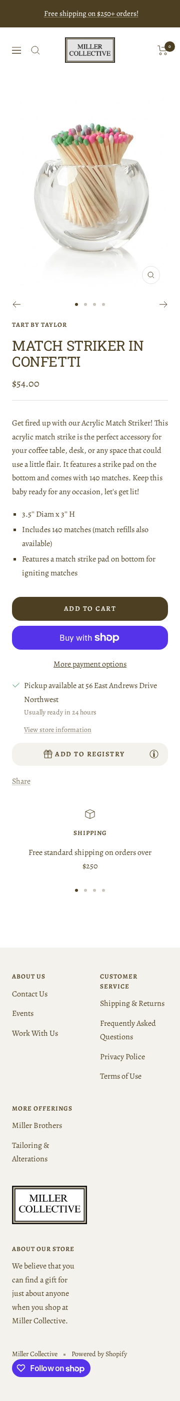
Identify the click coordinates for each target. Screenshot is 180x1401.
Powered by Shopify (99, 1354)
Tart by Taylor (39, 324)
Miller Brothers (37, 1125)
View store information (58, 729)
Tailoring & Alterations (30, 1152)
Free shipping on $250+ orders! (91, 13)
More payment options (90, 664)
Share (21, 781)
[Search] (35, 50)
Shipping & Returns (132, 1003)
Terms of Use (121, 1076)
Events (23, 1013)
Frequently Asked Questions (128, 1030)
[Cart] (163, 50)
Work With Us (35, 1033)
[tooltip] (154, 753)
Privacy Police (122, 1056)
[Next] (164, 304)
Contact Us (30, 993)
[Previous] (16, 304)
